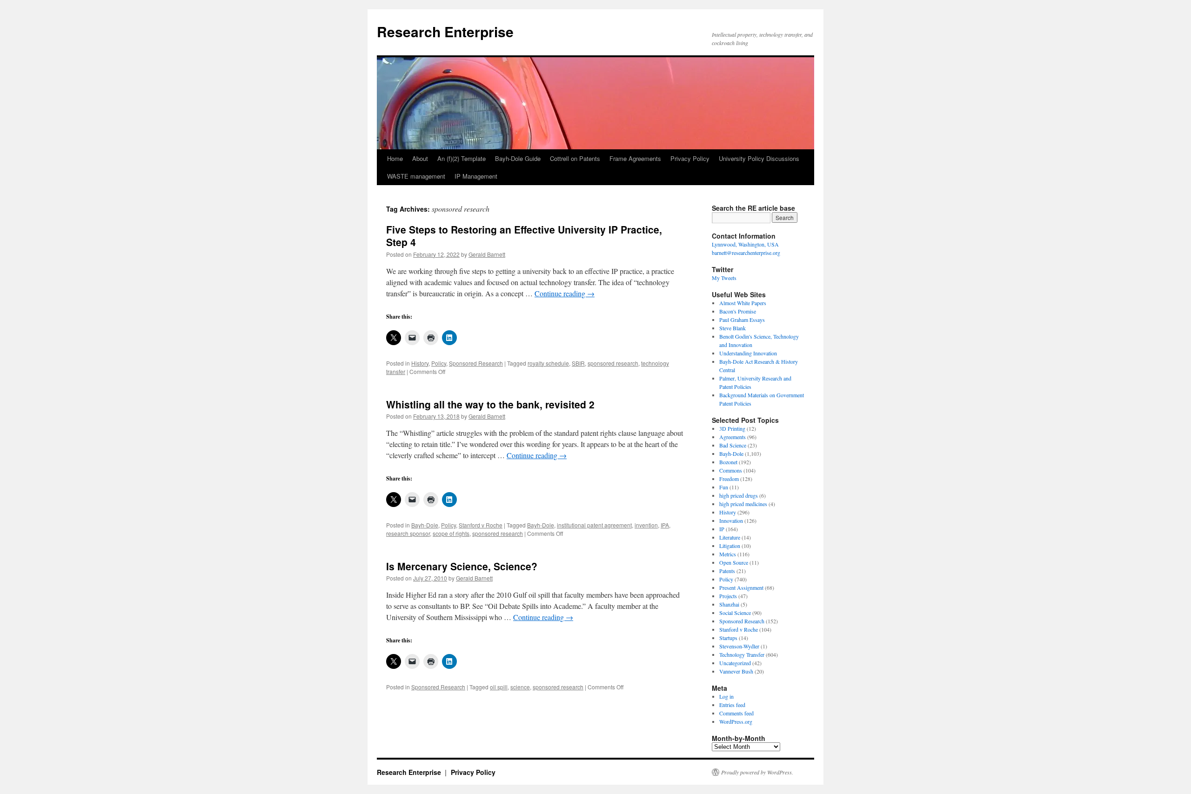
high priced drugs (738, 495)
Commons (730, 470)
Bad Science (732, 445)
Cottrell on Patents (575, 158)
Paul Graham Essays (742, 319)
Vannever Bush (736, 671)
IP (721, 529)
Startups (728, 637)
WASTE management (416, 176)
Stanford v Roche (480, 525)
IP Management (476, 176)
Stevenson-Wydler (739, 646)
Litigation (729, 545)
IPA (665, 525)
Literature (729, 537)
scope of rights (451, 533)
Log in (726, 696)
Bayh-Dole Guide (518, 158)
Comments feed (736, 713)
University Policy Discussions (759, 158)
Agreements (732, 436)
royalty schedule (548, 363)
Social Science (735, 612)
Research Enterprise (445, 31)
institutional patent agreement (594, 525)
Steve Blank (732, 328)
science (520, 687)
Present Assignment (741, 587)
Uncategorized (735, 663)
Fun (723, 487)
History (419, 363)
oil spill (499, 687)
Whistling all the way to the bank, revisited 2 (490, 404)
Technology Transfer (741, 654)
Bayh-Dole (424, 525)
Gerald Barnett (486, 254)
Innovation (731, 520)
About (420, 158)
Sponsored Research (476, 363)
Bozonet (728, 462)
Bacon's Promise (737, 311)
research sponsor (408, 533)
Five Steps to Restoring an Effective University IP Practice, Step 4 (524, 235)
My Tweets (724, 277)
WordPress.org (735, 721)
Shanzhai (729, 604)
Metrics (727, 554)
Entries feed (732, 704)
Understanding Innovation (748, 353)
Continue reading (565, 293)
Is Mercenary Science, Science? (461, 566)
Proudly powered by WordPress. (757, 772)
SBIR (578, 363)
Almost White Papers (742, 303)
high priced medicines (743, 503)
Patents (727, 570)
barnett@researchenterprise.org (746, 252)
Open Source (733, 562)
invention (646, 525)
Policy (438, 363)
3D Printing (732, 428)
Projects (728, 596)
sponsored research (613, 363)
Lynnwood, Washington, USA (745, 244)
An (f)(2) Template (461, 158)
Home (395, 158)
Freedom (729, 478)
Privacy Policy (689, 158)
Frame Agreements (635, 158)
